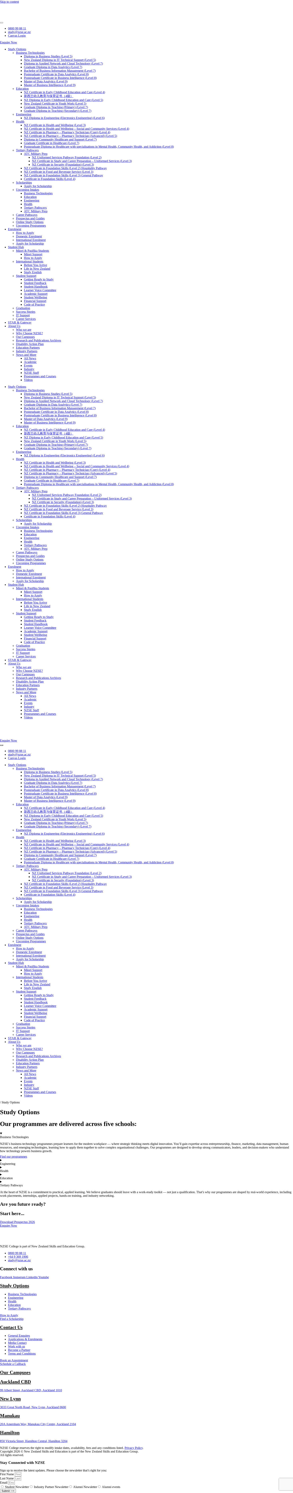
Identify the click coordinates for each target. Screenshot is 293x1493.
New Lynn (10, 1398)
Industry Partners (26, 351)
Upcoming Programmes (31, 225)
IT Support (23, 315)
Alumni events (111, 1487)
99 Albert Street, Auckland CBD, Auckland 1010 (31, 1390)
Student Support (26, 276)
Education (22, 88)
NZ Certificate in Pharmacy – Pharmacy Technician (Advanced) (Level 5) (70, 136)
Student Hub (16, 247)
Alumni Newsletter (85, 1487)
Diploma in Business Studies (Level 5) (48, 56)
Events (28, 365)
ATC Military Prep (35, 154)
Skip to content (9, 1)
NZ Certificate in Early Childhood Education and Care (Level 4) (64, 92)
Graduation (23, 308)
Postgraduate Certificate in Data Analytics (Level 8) (56, 74)
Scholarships (24, 182)
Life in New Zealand (37, 268)
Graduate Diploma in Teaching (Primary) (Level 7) (56, 107)
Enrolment (14, 229)
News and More (26, 354)
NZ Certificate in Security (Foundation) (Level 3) (63, 164)
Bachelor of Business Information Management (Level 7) (60, 70)
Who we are (23, 329)
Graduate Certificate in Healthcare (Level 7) (51, 143)
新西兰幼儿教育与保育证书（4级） (48, 96)
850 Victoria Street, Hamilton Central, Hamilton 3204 (33, 1441)
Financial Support (35, 301)
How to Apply (25, 232)
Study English (33, 272)
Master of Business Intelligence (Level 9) (50, 85)
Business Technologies (30, 52)
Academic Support (35, 293)
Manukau (10, 1415)
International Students (29, 261)
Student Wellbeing (35, 297)
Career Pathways (26, 215)
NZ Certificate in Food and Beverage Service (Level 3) (58, 171)
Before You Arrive (35, 265)
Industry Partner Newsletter (51, 1487)
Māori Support (33, 254)
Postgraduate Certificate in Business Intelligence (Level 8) (60, 78)
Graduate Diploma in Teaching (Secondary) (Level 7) (57, 110)
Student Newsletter (17, 1487)
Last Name (7, 1478)
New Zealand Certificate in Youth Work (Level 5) (55, 103)
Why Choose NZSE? (29, 333)
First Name (7, 1474)
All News (30, 358)
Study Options (17, 49)
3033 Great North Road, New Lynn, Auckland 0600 (33, 1407)
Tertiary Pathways (27, 150)
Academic (30, 362)
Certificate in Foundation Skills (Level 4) (49, 179)
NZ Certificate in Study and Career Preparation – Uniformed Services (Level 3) (82, 161)
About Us (14, 326)
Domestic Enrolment (29, 236)
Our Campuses (25, 337)
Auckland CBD (15, 1381)
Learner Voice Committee (40, 290)
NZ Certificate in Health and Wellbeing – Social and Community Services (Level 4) (76, 128)
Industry (29, 369)
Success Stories (25, 311)
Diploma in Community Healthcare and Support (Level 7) (60, 139)
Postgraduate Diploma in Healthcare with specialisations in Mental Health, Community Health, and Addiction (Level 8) (99, 146)
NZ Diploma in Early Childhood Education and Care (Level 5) (63, 100)
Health (20, 121)
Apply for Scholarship (38, 186)
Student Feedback (35, 283)
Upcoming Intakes (27, 189)
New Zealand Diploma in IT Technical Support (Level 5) (60, 60)
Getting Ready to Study (39, 279)
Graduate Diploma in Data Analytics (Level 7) (53, 67)
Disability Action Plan (30, 344)
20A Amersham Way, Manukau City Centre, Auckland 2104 (38, 1424)
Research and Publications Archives (38, 340)
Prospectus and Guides (30, 218)
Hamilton (10, 1432)
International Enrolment (31, 240)
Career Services (26, 319)
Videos (28, 380)
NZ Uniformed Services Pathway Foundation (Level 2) (66, 157)
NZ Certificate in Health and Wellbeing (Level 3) (55, 125)
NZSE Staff (31, 372)
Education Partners (28, 347)
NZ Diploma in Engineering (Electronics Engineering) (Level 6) (64, 118)
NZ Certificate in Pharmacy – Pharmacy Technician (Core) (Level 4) (67, 132)
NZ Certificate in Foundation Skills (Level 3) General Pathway (63, 175)
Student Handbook (36, 286)
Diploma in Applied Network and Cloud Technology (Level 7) (63, 63)
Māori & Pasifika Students (32, 250)
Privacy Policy (134, 1448)
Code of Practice (34, 304)
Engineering (23, 114)
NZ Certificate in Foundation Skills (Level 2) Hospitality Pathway (65, 168)
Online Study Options (29, 222)
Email (4, 1482)
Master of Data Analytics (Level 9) (46, 81)
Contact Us (11, 1327)
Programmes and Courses (40, 376)
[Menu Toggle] (1, 22)
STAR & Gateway (19, 322)
